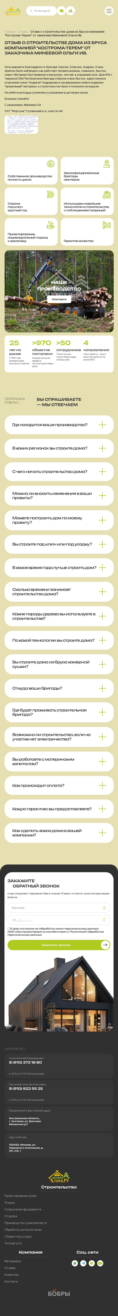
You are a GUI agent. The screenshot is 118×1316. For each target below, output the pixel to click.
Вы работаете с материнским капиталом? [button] (43, 761)
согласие (27, 928)
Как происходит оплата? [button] (38, 785)
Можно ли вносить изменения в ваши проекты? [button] (52, 495)
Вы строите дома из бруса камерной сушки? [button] (50, 664)
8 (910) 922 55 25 (26, 1089)
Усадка (9, 1202)
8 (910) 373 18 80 (25, 1062)
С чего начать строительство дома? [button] (49, 471)
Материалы (12, 1261)
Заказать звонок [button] (56, 945)
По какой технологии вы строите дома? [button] (53, 640)
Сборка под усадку (18, 1236)
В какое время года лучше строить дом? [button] (54, 567)
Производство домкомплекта (25, 1223)
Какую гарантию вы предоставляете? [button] (51, 809)
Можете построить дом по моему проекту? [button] (47, 520)
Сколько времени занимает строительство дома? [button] (41, 591)
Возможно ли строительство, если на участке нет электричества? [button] (51, 736)
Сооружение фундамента (22, 1209)
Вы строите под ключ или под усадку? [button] (52, 544)
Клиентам (11, 1275)
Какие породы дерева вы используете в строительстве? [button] (53, 616)
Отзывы (23, 31)
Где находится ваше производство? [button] (49, 424)
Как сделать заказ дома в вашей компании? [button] (47, 832)
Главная (10, 31)
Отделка (10, 1216)
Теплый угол (13, 1243)
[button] (31, 10)
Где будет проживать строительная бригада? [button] (49, 712)
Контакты (11, 1281)
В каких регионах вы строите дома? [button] (49, 448)
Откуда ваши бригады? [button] (37, 688)
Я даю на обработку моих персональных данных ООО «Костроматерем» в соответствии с (56, 931)
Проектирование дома (20, 1196)
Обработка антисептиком (22, 1230)
